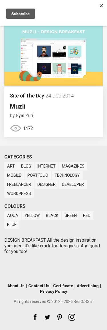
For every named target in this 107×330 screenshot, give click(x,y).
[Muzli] (53, 84)
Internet (46, 166)
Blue (12, 224)
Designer (46, 184)
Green (70, 215)
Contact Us (38, 286)
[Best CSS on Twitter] (47, 317)
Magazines (73, 166)
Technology (67, 175)
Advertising (88, 286)
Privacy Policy (53, 291)
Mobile (14, 175)
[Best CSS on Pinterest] (59, 317)
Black (52, 215)
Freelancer (19, 184)
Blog (26, 166)
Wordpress (19, 193)
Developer (73, 184)
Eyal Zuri (24, 115)
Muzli (17, 106)
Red (86, 215)
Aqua (12, 215)
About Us (16, 286)
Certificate (63, 286)
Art (11, 166)
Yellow (32, 215)
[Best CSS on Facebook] (35, 317)
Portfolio (37, 175)
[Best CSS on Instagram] (72, 317)
